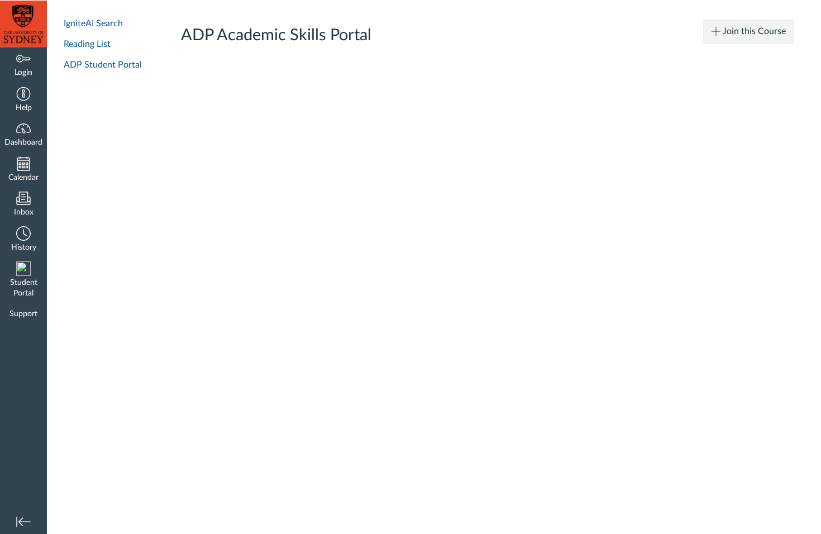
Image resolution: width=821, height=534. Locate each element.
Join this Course (753, 31)
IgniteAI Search (93, 23)
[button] (23, 100)
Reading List (87, 44)
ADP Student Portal (103, 64)
